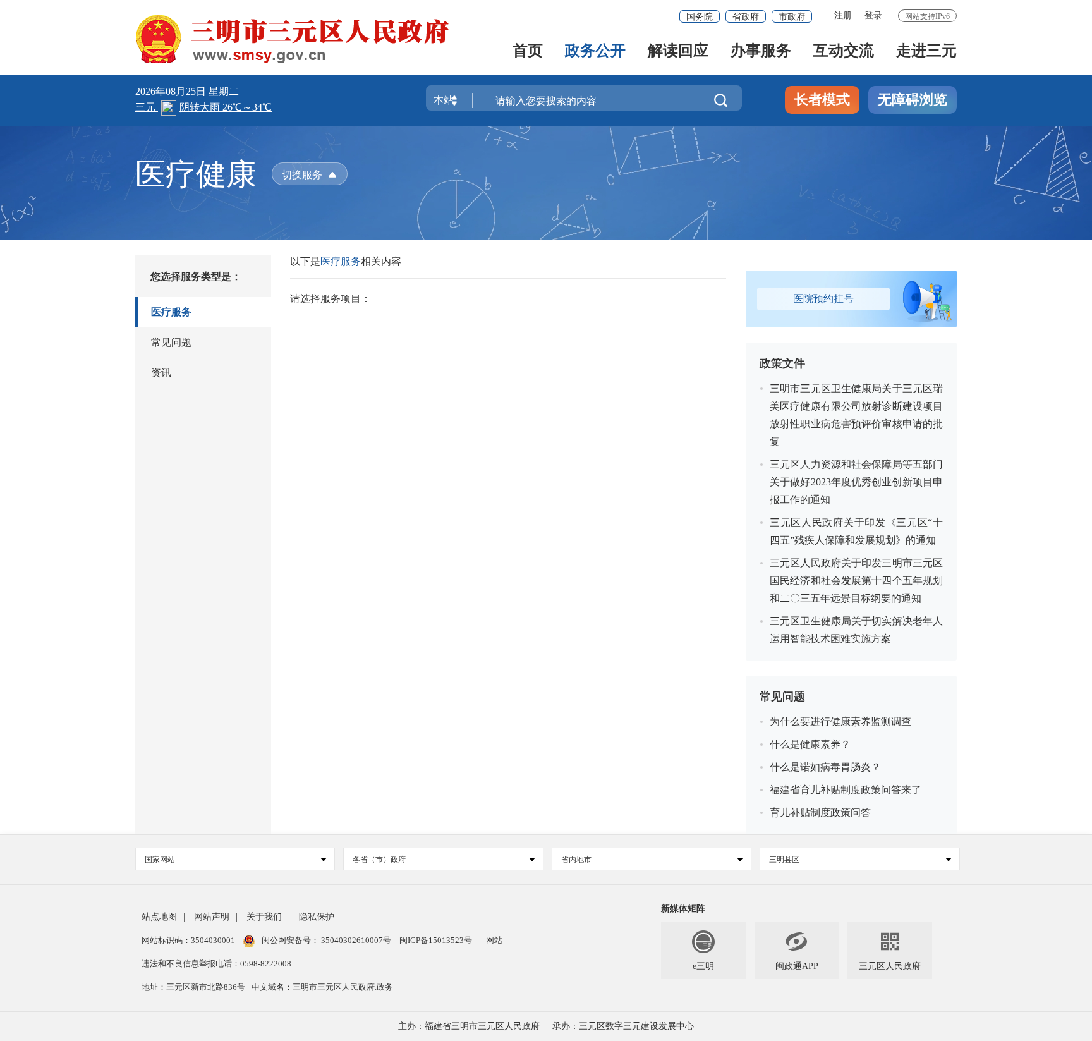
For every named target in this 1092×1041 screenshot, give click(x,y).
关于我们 (264, 917)
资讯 (161, 372)
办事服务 (761, 51)
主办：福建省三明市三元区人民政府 (469, 1026)
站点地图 (159, 917)
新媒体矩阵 (683, 908)
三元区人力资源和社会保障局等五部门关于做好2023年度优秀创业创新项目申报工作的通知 (856, 482)
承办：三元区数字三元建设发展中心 (623, 1026)
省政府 (745, 16)
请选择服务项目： (330, 298)
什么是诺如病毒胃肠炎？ (825, 767)
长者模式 (822, 99)
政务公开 (595, 51)
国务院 (699, 16)
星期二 (224, 91)
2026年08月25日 (172, 91)
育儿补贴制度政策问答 (820, 812)
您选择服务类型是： (195, 276)
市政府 (792, 16)
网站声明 (211, 917)
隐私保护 (316, 917)
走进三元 (926, 51)
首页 (528, 51)
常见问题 (171, 342)
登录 (873, 15)
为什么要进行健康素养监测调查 (840, 721)
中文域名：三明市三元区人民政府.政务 (322, 987)
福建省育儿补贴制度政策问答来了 (845, 789)
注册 (843, 15)
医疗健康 (196, 174)
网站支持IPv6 (927, 16)
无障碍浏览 (912, 99)
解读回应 (678, 51)
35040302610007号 (356, 940)
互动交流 (843, 51)
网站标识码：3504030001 (189, 940)
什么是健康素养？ (810, 744)
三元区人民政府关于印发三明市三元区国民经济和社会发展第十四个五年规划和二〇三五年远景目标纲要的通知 (856, 580)
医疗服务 (171, 312)
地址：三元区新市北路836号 (193, 987)
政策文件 (782, 363)
